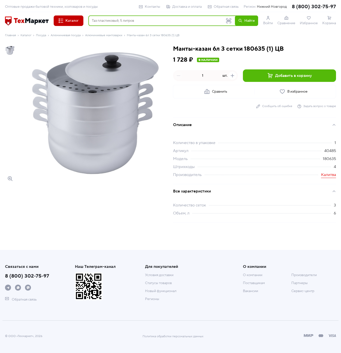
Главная (10, 35)
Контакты (152, 6)
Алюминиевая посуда (66, 35)
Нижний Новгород (272, 6)
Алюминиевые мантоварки (103, 35)
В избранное (297, 91)
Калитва (328, 174)
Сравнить (219, 91)
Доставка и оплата (187, 6)
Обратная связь (226, 6)
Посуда (41, 35)
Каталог (25, 35)
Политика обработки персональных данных (173, 336)
